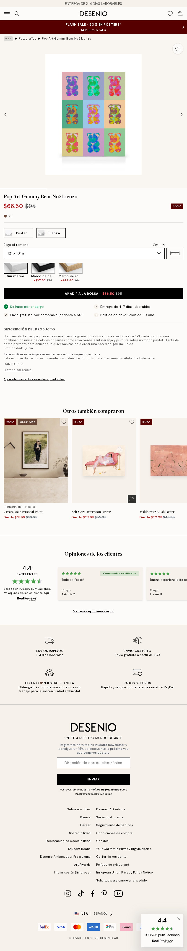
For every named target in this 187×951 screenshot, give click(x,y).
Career (85, 825)
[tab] (23, 187)
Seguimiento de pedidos (114, 825)
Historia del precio (18, 370)
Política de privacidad (105, 789)
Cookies (102, 841)
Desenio (106, 938)
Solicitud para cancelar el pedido (121, 880)
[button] (174, 253)
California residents (111, 857)
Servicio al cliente (110, 817)
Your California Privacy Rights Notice (124, 849)
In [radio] (163, 245)
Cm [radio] (155, 245)
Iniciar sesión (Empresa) (72, 872)
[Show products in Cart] (180, 13)
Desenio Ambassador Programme (65, 857)
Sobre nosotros (79, 809)
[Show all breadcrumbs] (8, 38)
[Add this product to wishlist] (177, 48)
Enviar (93, 779)
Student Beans (79, 849)
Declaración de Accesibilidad (68, 841)
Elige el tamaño (16, 245)
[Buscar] (17, 13)
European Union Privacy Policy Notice (124, 872)
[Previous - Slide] (5, 114)
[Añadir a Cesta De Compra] (132, 499)
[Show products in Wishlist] (170, 13)
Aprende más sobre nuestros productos (34, 379)
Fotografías (27, 38)
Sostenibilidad (80, 833)
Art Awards (82, 865)
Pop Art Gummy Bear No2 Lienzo (66, 38)
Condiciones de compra (114, 833)
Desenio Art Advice (110, 809)
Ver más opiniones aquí (93, 611)
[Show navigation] (7, 13)
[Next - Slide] (181, 114)
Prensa (85, 817)
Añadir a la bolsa (93, 294)
